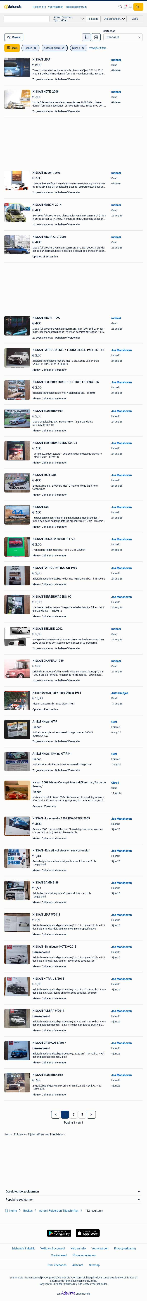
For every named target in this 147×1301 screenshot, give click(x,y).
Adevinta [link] (77, 1265)
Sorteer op (109, 31)
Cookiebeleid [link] (59, 1255)
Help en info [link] (39, 6)
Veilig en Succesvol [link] (52, 1248)
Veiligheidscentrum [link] (76, 6)
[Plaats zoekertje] (138, 7)
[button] (125, 7)
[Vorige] (55, 1115)
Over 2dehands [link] (57, 1265)
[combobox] (27, 19)
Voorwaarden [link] (55, 6)
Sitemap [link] (94, 1265)
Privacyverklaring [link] (125, 1248)
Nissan (76, 48)
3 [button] (82, 1114)
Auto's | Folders (52, 48)
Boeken (28, 48)
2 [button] (73, 1114)
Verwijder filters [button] (97, 48)
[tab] (86, 37)
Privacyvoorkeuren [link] (84, 1255)
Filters (14, 48)
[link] (17, 7)
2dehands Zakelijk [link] (23, 1248)
